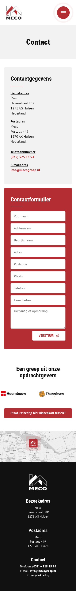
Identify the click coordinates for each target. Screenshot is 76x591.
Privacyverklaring (38, 575)
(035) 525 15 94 (22, 157)
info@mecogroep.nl (25, 170)
